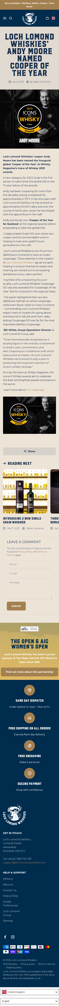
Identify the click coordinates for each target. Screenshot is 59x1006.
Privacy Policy (25, 551)
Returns (8, 884)
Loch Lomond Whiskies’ (20, 262)
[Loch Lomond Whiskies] (29, 814)
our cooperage (35, 389)
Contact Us (9, 890)
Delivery (8, 878)
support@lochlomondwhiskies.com (24, 862)
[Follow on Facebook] (5, 937)
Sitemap (8, 920)
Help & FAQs (10, 896)
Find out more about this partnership (29, 671)
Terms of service (46, 964)
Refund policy (10, 964)
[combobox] (29, 992)
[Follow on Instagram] (13, 937)
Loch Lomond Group (11, 913)
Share (31, 451)
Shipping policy (14, 967)
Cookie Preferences (10, 903)
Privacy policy (28, 964)
